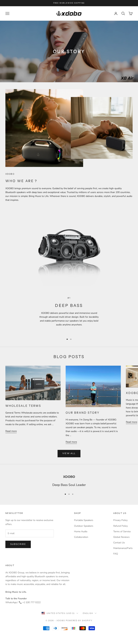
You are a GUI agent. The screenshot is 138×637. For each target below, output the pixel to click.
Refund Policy (120, 526)
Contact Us (119, 542)
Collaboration (81, 537)
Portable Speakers (83, 520)
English (88, 613)
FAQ (115, 553)
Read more (11, 431)
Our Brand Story (82, 412)
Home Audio (80, 531)
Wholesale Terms (23, 405)
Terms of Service (122, 531)
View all (69, 453)
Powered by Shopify (79, 620)
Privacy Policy (120, 520)
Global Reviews (121, 537)
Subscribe (18, 544)
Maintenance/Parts (123, 548)
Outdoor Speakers (83, 526)
